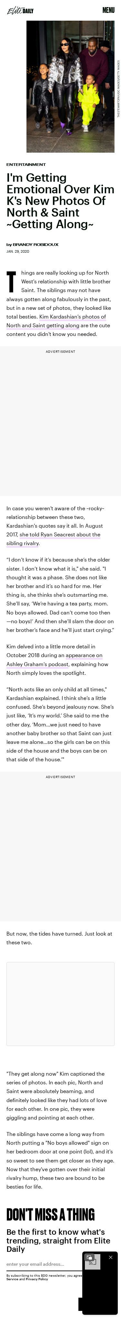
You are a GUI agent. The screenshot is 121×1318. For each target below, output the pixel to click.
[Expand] (89, 1257)
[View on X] (61, 1004)
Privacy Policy (37, 1279)
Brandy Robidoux (35, 245)
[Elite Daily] (20, 10)
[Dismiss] (111, 1257)
